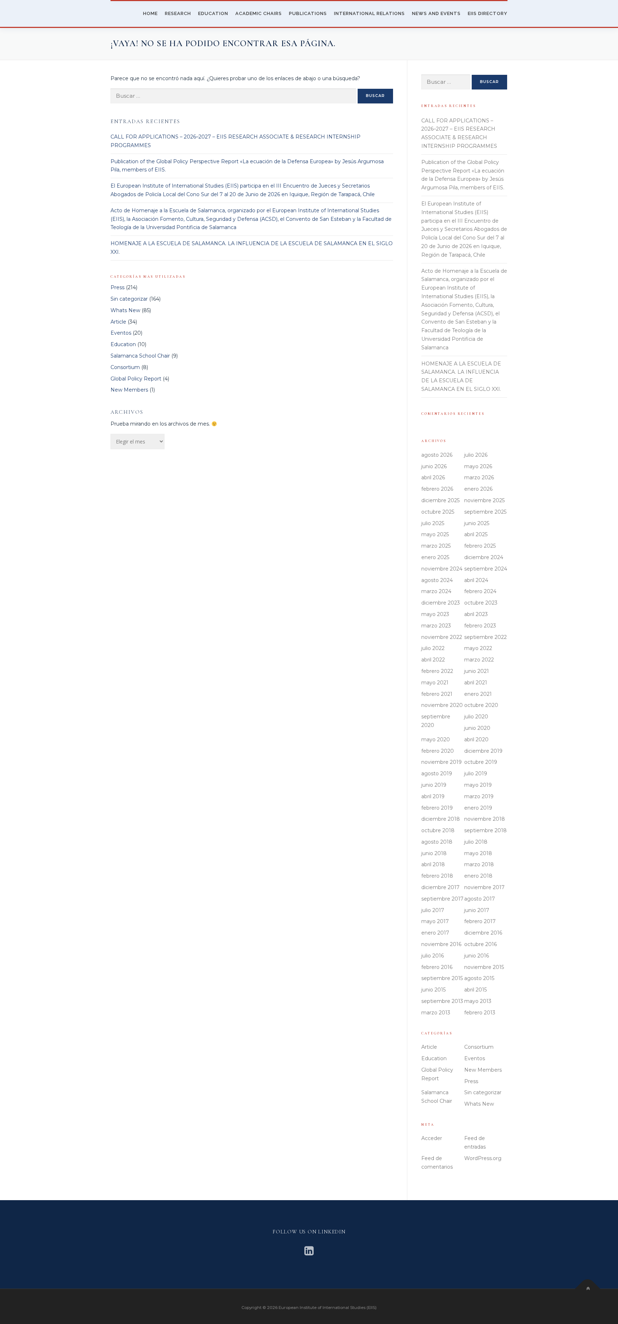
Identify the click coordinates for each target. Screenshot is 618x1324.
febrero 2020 (437, 751)
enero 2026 (478, 489)
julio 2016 (432, 955)
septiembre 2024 (485, 569)
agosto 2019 (436, 773)
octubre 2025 (437, 512)
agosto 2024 (437, 580)
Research (178, 13)
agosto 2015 (479, 978)
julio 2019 (475, 773)
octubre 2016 (480, 944)
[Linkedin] (309, 1250)
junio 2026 (434, 466)
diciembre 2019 (483, 751)
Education (213, 13)
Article (118, 322)
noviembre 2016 (441, 944)
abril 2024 (476, 580)
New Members (129, 390)
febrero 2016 (436, 967)
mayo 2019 (478, 785)
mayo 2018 (478, 853)
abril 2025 (475, 534)
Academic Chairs (258, 13)
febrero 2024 (480, 591)
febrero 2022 (437, 671)
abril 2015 (475, 989)
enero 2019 (478, 808)
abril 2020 (476, 739)
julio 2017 (432, 910)
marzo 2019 (479, 796)
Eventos (121, 333)
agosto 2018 (436, 842)
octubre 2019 (480, 762)
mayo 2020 (435, 739)
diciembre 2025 (440, 500)
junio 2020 (477, 728)
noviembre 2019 (441, 762)
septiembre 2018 (485, 830)
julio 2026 (475, 455)
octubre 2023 (480, 603)
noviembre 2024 (441, 569)
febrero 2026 (437, 489)
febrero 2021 (436, 694)
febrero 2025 (480, 546)
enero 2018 (478, 876)
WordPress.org (482, 1158)
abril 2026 (433, 477)
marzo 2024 (436, 591)
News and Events (436, 13)
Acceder (431, 1138)
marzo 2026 (479, 477)
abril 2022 (433, 659)
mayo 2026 (478, 466)
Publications (308, 13)
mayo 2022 (478, 648)
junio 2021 (476, 671)
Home (150, 13)
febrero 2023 (480, 625)
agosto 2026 (436, 455)
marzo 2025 (436, 546)
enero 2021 (478, 694)
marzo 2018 (479, 864)
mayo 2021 (434, 682)
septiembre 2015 (442, 978)
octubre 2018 (438, 830)
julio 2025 (432, 523)
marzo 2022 (479, 659)
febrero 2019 (437, 808)
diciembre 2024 (483, 557)
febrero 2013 (479, 1012)
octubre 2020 (481, 705)
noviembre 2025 (484, 500)
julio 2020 (476, 716)
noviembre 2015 (484, 967)
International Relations (369, 13)
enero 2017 (435, 933)
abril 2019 (433, 796)
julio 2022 (433, 648)
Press (117, 287)
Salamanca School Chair (140, 356)
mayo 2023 (435, 614)
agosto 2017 (479, 899)
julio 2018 (475, 842)
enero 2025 (435, 557)
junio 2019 (433, 785)
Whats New (125, 310)
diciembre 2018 (440, 819)
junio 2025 (476, 523)
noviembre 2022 (441, 637)
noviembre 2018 (484, 819)
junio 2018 (434, 853)
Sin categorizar (129, 299)
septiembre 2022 (485, 637)
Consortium (125, 367)
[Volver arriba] (587, 1289)
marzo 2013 (435, 1012)
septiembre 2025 (485, 512)
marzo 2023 (436, 625)
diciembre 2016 (483, 933)
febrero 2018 (437, 876)
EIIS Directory (487, 13)
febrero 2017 (480, 921)
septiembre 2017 (442, 899)
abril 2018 (433, 864)
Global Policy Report (136, 378)
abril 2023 (476, 614)
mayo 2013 (477, 1001)
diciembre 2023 (440, 603)
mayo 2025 (435, 534)
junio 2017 (476, 910)
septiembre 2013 (442, 1001)
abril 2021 (475, 682)
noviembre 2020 (442, 705)
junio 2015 (433, 989)
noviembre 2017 (484, 887)
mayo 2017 (435, 921)
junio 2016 (476, 955)
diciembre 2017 (440, 887)
